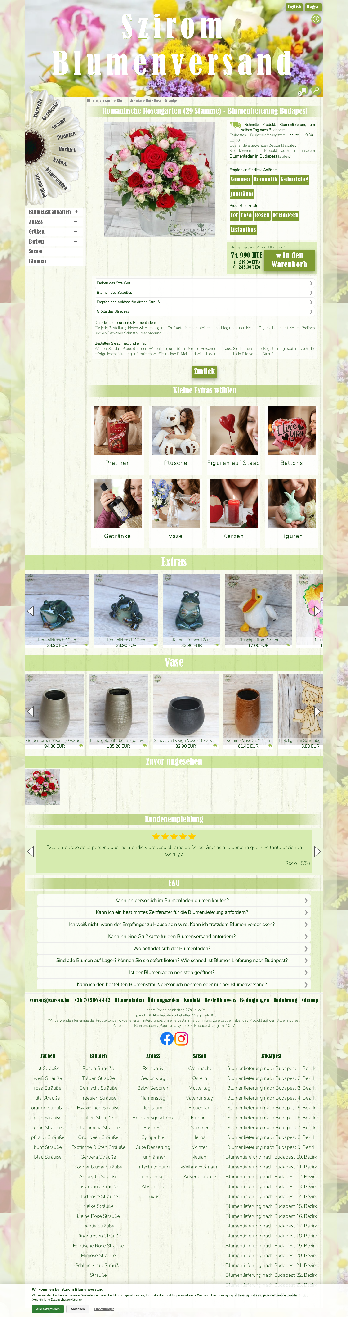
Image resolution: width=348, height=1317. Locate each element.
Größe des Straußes (113, 311)
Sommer (241, 180)
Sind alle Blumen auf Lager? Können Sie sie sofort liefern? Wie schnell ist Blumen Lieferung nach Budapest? (172, 960)
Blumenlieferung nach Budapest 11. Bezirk (271, 1167)
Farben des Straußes (114, 283)
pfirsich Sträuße (47, 1137)
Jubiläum (242, 194)
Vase (174, 663)
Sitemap (309, 1000)
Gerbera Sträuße (98, 1157)
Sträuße (59, 124)
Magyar (313, 7)
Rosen (262, 215)
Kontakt (192, 1000)
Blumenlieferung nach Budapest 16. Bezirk (271, 1216)
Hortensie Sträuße (98, 1196)
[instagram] (181, 1039)
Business (153, 1127)
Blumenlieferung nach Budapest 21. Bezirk (271, 1265)
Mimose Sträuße (98, 1255)
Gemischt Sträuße (98, 1088)
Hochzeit (68, 149)
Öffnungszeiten (164, 1000)
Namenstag (152, 1098)
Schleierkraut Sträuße (98, 1265)
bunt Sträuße (48, 1147)
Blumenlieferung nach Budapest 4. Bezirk (271, 1098)
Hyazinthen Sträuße (98, 1107)
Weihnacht (199, 1068)
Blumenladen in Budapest (253, 156)
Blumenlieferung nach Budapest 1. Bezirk (271, 1068)
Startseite (38, 108)
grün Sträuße (48, 1127)
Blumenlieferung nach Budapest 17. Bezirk (271, 1225)
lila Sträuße (48, 1098)
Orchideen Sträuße (98, 1137)
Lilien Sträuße (98, 1117)
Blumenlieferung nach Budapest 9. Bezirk (271, 1147)
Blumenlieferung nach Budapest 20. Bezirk (271, 1255)
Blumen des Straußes (114, 292)
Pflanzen (66, 136)
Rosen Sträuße (98, 1068)
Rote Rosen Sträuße (161, 101)
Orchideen (285, 215)
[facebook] (167, 1039)
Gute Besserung (152, 1147)
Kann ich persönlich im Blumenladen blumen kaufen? (172, 900)
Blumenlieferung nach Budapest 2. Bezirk (271, 1078)
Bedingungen (254, 1000)
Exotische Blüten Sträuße (98, 1147)
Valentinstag (199, 1098)
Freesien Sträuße (98, 1098)
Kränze (60, 162)
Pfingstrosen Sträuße (98, 1235)
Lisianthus (243, 230)
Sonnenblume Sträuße (98, 1167)
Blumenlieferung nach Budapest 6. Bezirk (271, 1117)
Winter (199, 1147)
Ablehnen (78, 1309)
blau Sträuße (48, 1157)
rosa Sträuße (47, 1088)
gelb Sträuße (48, 1117)
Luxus (153, 1196)
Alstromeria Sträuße (98, 1127)
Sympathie (153, 1137)
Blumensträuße (129, 101)
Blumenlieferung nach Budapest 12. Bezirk (271, 1176)
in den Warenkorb (289, 260)
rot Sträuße (48, 1068)
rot (234, 215)
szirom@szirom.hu (50, 1000)
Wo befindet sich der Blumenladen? (171, 948)
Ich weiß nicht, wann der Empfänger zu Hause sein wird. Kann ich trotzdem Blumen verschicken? (172, 924)
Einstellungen (104, 1309)
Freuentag (200, 1107)
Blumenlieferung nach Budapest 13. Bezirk (271, 1186)
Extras (174, 562)
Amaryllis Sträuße (98, 1176)
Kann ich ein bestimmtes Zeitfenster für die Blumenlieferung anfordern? (172, 912)
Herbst (199, 1137)
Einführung (285, 1000)
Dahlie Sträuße (98, 1225)
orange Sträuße (47, 1107)
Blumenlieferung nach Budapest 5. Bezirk (271, 1107)
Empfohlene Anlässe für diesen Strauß (128, 302)
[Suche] (316, 90)
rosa (246, 215)
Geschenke (50, 111)
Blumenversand (99, 101)
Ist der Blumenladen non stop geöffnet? (171, 972)
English (294, 7)
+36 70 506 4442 (92, 1000)
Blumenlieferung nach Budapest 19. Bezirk (271, 1245)
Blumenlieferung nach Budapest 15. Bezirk (271, 1206)
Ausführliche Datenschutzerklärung (57, 1299)
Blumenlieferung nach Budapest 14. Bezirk (271, 1196)
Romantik (266, 180)
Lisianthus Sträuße (98, 1186)
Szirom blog (40, 185)
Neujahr (199, 1157)
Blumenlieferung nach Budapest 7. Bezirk (271, 1127)
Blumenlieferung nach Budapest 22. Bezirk (271, 1275)
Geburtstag (294, 180)
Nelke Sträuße (98, 1206)
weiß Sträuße (48, 1078)
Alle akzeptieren (48, 1309)
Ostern (199, 1078)
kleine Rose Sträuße (98, 1216)
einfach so (153, 1176)
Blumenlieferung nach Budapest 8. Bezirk (271, 1137)
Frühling (200, 1117)
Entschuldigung (153, 1167)
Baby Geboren (152, 1088)
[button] (317, 611)
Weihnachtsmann (199, 1167)
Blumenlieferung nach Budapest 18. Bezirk (271, 1235)
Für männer (153, 1157)
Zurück (204, 372)
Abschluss (153, 1186)
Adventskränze (199, 1176)
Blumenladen (57, 179)
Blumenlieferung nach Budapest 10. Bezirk (271, 1157)
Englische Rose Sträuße (98, 1245)
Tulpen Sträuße (98, 1078)
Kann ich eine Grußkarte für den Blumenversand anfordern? (172, 936)
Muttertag (199, 1088)
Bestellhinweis (220, 1000)
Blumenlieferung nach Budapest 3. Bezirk (271, 1088)
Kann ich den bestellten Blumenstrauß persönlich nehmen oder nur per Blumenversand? (172, 984)
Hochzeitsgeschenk (153, 1117)
